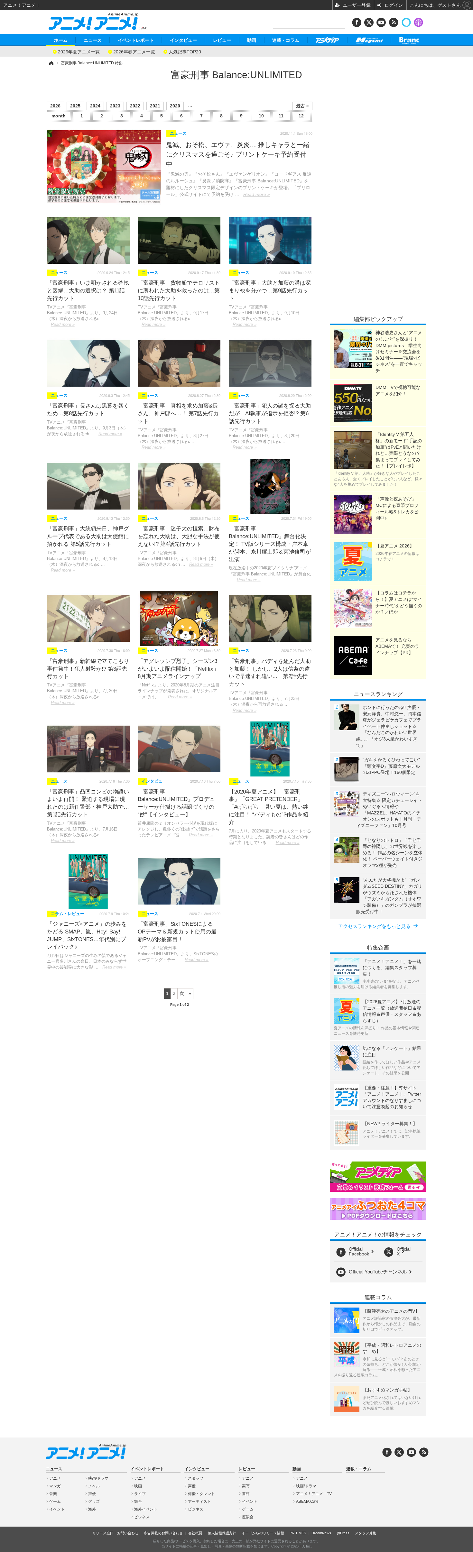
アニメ (55, 1478)
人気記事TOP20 (185, 51)
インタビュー (183, 40)
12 (301, 115)
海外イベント (145, 1509)
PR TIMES (298, 1533)
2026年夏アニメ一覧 (79, 51)
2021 (155, 105)
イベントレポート (136, 40)
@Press (343, 1533)
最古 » (302, 105)
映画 (138, 1486)
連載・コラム (285, 40)
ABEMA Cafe (307, 1501)
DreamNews (321, 1533)
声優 (92, 1494)
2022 (135, 105)
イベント (57, 1509)
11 (281, 115)
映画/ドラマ (98, 1478)
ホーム (61, 40)
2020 (175, 105)
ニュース (93, 40)
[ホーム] (51, 63)
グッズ (94, 1501)
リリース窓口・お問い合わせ (115, 1533)
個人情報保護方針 (222, 1533)
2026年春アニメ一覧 (134, 51)
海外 (92, 1509)
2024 (95, 105)
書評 (246, 1494)
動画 (251, 40)
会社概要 (195, 1533)
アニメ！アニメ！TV (314, 1494)
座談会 (248, 1517)
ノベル (94, 1486)
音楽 (53, 1494)
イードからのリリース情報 (263, 1533)
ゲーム (55, 1501)
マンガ (55, 1486)
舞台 (138, 1501)
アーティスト (199, 1501)
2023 (115, 105)
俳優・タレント (201, 1494)
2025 (75, 105)
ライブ (140, 1494)
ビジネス (142, 1517)
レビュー (222, 40)
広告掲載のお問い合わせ (163, 1533)
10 (261, 115)
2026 (55, 105)
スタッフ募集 (365, 1533)
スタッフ (195, 1478)
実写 (246, 1486)
